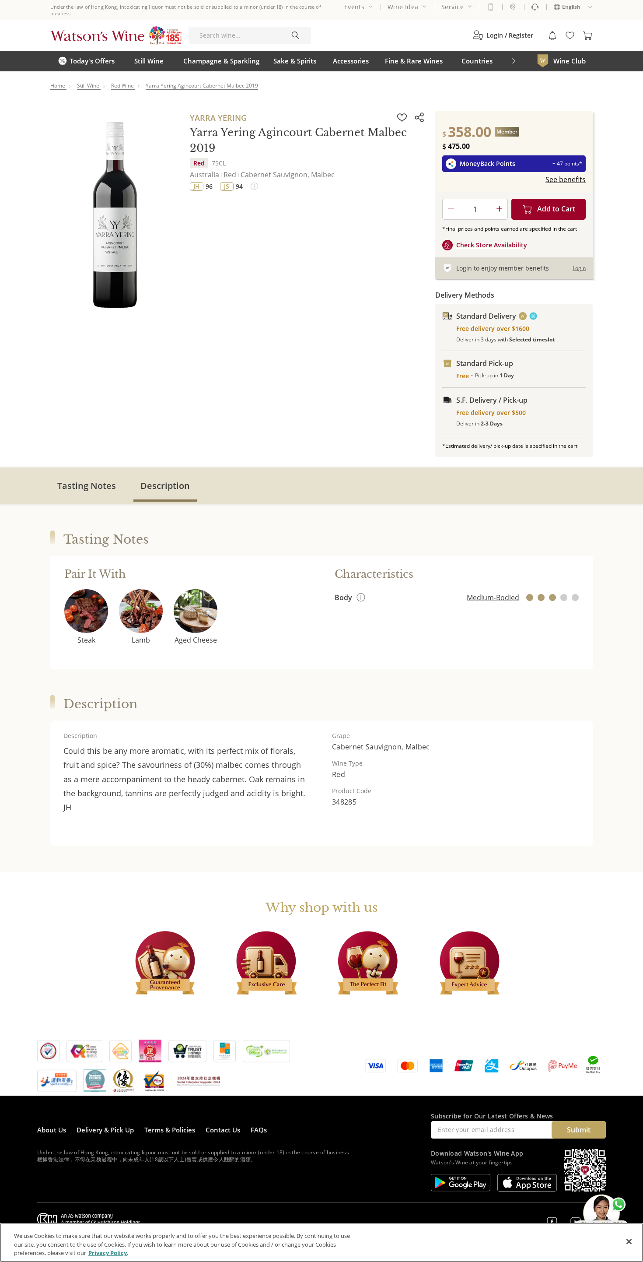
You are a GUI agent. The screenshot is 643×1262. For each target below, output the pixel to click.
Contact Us (223, 1129)
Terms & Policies (169, 1129)
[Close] (629, 1241)
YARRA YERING (218, 117)
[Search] (295, 35)
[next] (513, 61)
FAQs (259, 1129)
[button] (502, 35)
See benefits (565, 179)
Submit (579, 1130)
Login (579, 268)
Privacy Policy (107, 1253)
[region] (321, 1242)
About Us (51, 1129)
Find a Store (513, 7)
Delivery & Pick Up (105, 1129)
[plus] (499, 209)
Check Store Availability (491, 245)
